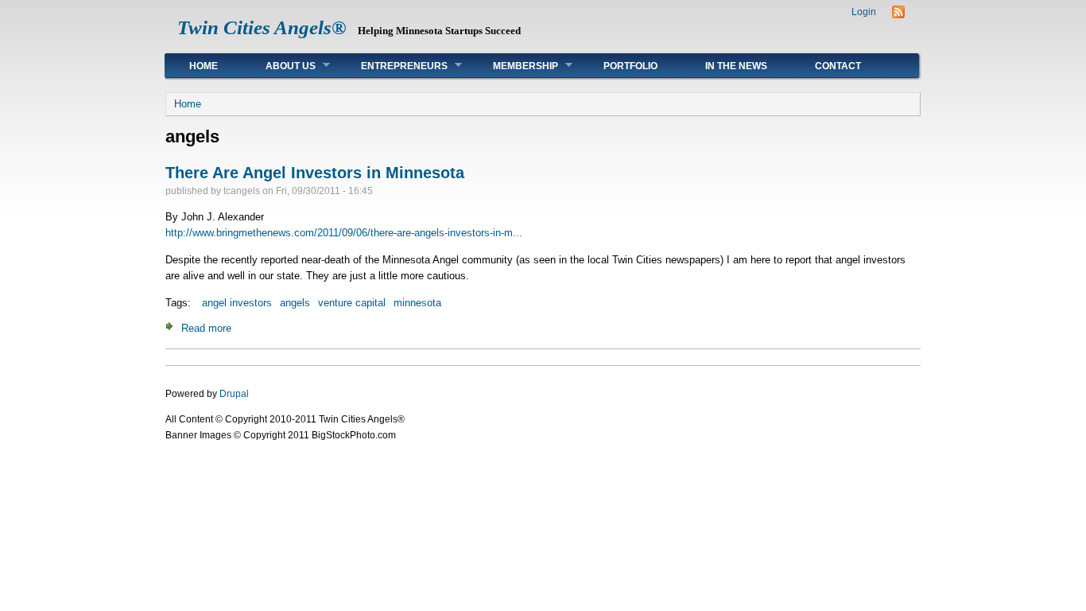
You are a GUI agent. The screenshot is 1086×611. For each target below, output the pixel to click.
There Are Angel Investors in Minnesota (314, 172)
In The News (736, 66)
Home (203, 66)
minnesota (417, 303)
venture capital (352, 303)
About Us (279, 66)
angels (295, 303)
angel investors (237, 303)
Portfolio (630, 66)
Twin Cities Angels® (262, 27)
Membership (513, 66)
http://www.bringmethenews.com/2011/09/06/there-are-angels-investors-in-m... (343, 233)
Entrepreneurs (392, 66)
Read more (206, 328)
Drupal (234, 393)
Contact (838, 66)
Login (863, 12)
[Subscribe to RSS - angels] (898, 15)
